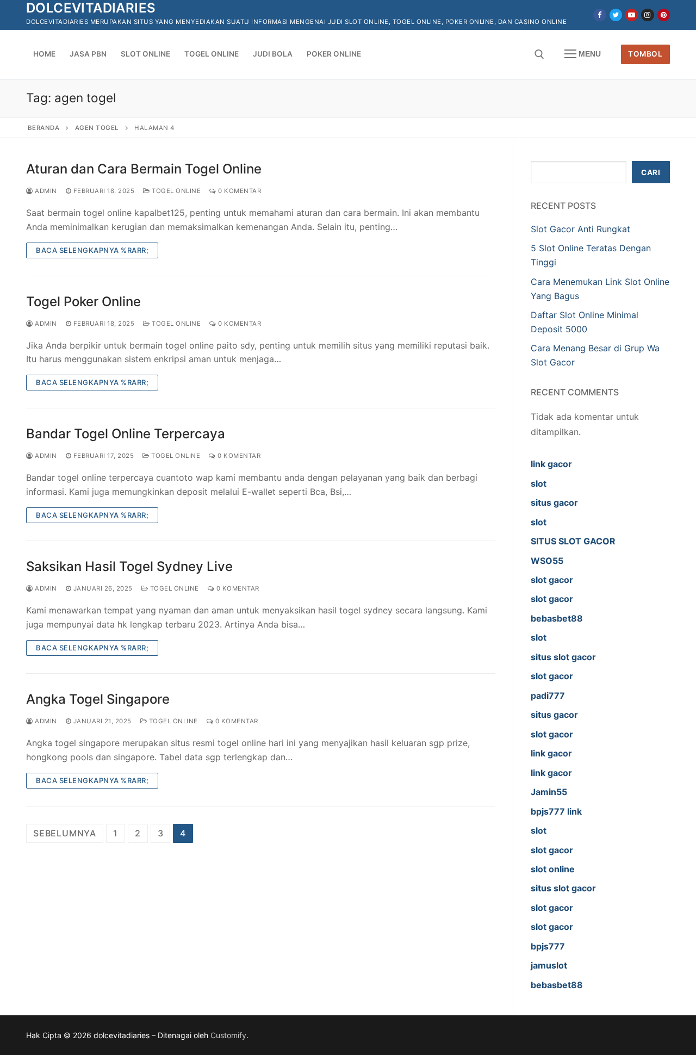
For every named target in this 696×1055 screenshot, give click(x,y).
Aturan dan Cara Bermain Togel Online (144, 169)
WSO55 (547, 560)
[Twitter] (616, 15)
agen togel (97, 128)
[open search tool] (539, 54)
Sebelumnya (64, 833)
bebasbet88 (557, 618)
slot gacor (552, 579)
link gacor (551, 463)
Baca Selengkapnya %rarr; (92, 250)
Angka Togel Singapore (98, 699)
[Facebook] (599, 15)
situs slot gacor (563, 656)
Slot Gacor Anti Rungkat (580, 229)
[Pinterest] (663, 15)
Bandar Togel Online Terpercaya (125, 434)
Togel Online (175, 191)
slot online (553, 869)
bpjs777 (548, 946)
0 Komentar (238, 191)
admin (45, 191)
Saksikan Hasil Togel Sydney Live (129, 566)
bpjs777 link (556, 811)
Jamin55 (549, 791)
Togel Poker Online (83, 301)
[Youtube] (631, 15)
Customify (228, 1035)
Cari (650, 172)
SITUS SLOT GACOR (573, 541)
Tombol (645, 53)
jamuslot (549, 965)
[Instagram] (647, 15)
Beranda (44, 128)
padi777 (548, 695)
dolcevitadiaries (91, 8)
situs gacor (554, 502)
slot (538, 483)
